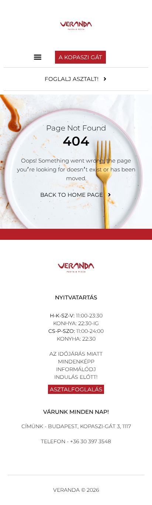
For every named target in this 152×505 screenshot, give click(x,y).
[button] (38, 57)
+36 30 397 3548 (90, 441)
